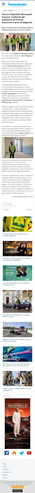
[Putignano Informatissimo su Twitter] (21, 453)
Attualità (10, 204)
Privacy (4, 464)
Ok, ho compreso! (18, 487)
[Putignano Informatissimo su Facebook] (6, 453)
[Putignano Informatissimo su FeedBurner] (13, 453)
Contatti (5, 477)
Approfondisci (17, 490)
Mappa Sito (5, 469)
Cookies (5, 466)
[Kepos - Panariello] (17, 423)
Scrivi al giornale (7, 472)
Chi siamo (5, 475)
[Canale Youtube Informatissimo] (28, 453)
